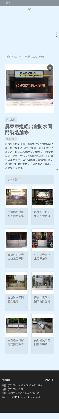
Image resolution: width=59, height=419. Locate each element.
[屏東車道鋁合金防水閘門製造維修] (29, 88)
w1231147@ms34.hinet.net (24, 397)
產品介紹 (18, 56)
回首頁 (8, 56)
